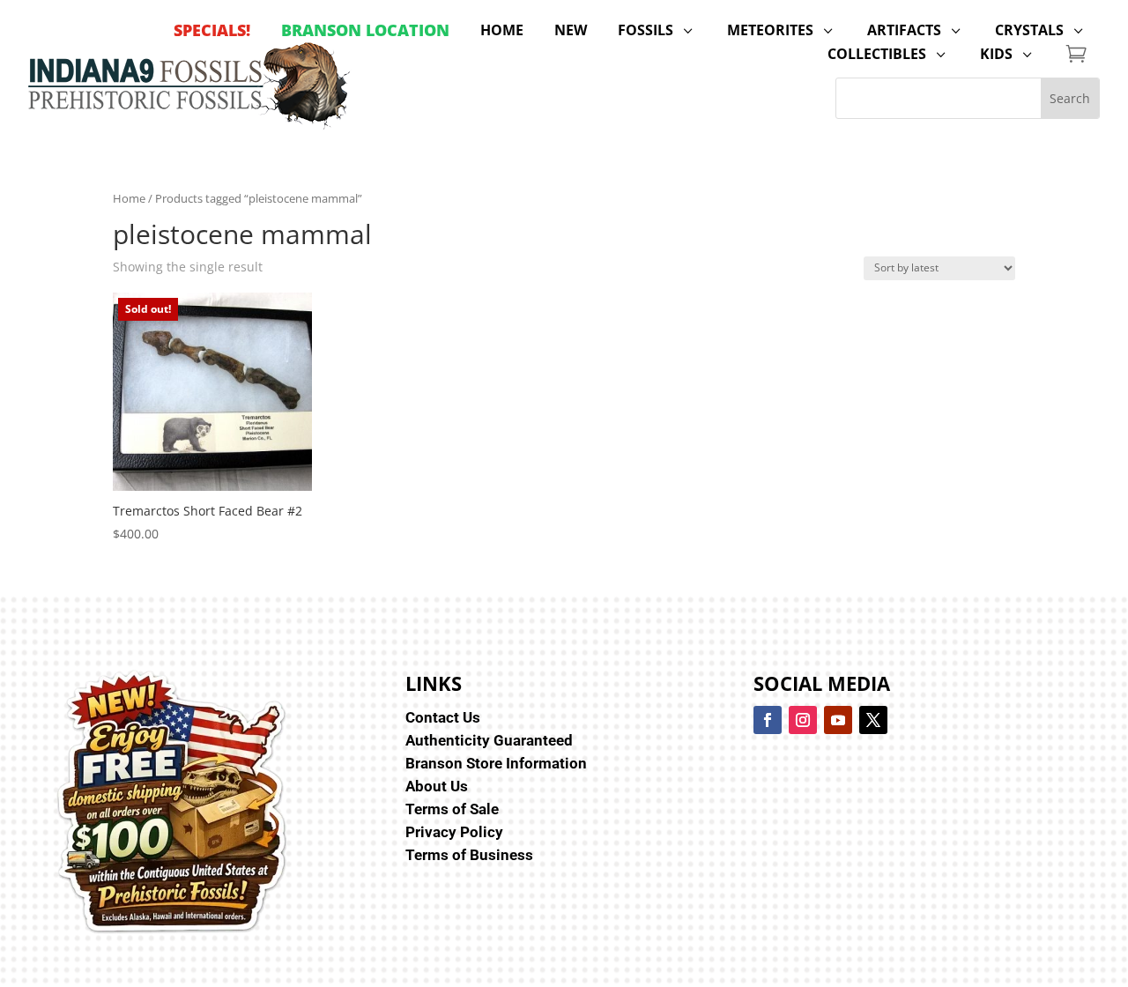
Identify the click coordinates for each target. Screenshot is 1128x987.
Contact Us (442, 717)
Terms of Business (469, 855)
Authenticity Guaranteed (489, 740)
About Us (436, 786)
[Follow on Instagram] (803, 720)
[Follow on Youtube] (838, 720)
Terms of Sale (452, 809)
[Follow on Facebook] (767, 720)
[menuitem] (211, 30)
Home (129, 198)
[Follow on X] (873, 720)
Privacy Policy (454, 832)
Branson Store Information (496, 763)
